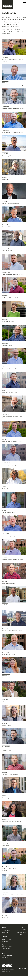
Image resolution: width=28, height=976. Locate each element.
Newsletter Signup (21, 932)
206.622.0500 (5, 932)
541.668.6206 (5, 959)
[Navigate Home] (7, 4)
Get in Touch (23, 929)
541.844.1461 (5, 950)
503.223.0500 (5, 941)
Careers (24, 927)
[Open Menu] (24, 3)
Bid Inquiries (23, 935)
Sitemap (24, 971)
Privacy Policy (23, 973)
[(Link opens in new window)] (20, 968)
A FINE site (8, 973)
